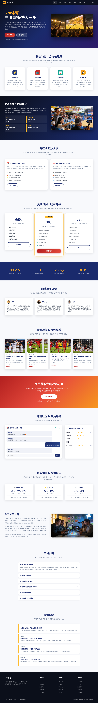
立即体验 (9, 35)
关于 (85, 2)
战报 (80, 2)
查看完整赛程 (12, 185)
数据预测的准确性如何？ (49, 581)
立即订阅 (49, 251)
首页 (55, 2)
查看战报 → (8, 366)
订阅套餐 (42, 689)
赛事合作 (79, 684)
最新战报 (42, 692)
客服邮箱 (79, 692)
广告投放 (79, 681)
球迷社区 (60, 689)
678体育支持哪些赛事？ (49, 598)
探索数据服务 (58, 185)
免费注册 (60, 681)
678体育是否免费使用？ (49, 564)
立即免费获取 (49, 397)
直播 (60, 2)
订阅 (70, 2)
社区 (75, 2)
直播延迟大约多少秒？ (49, 575)
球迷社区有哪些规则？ (49, 592)
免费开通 (18, 244)
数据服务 (42, 687)
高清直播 (42, 684)
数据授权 (79, 687)
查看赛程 (21, 35)
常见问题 (91, 2)
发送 (57, 455)
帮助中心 (60, 687)
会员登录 (60, 684)
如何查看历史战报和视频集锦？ (49, 587)
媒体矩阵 (79, 689)
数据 (65, 2)
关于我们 (60, 692)
